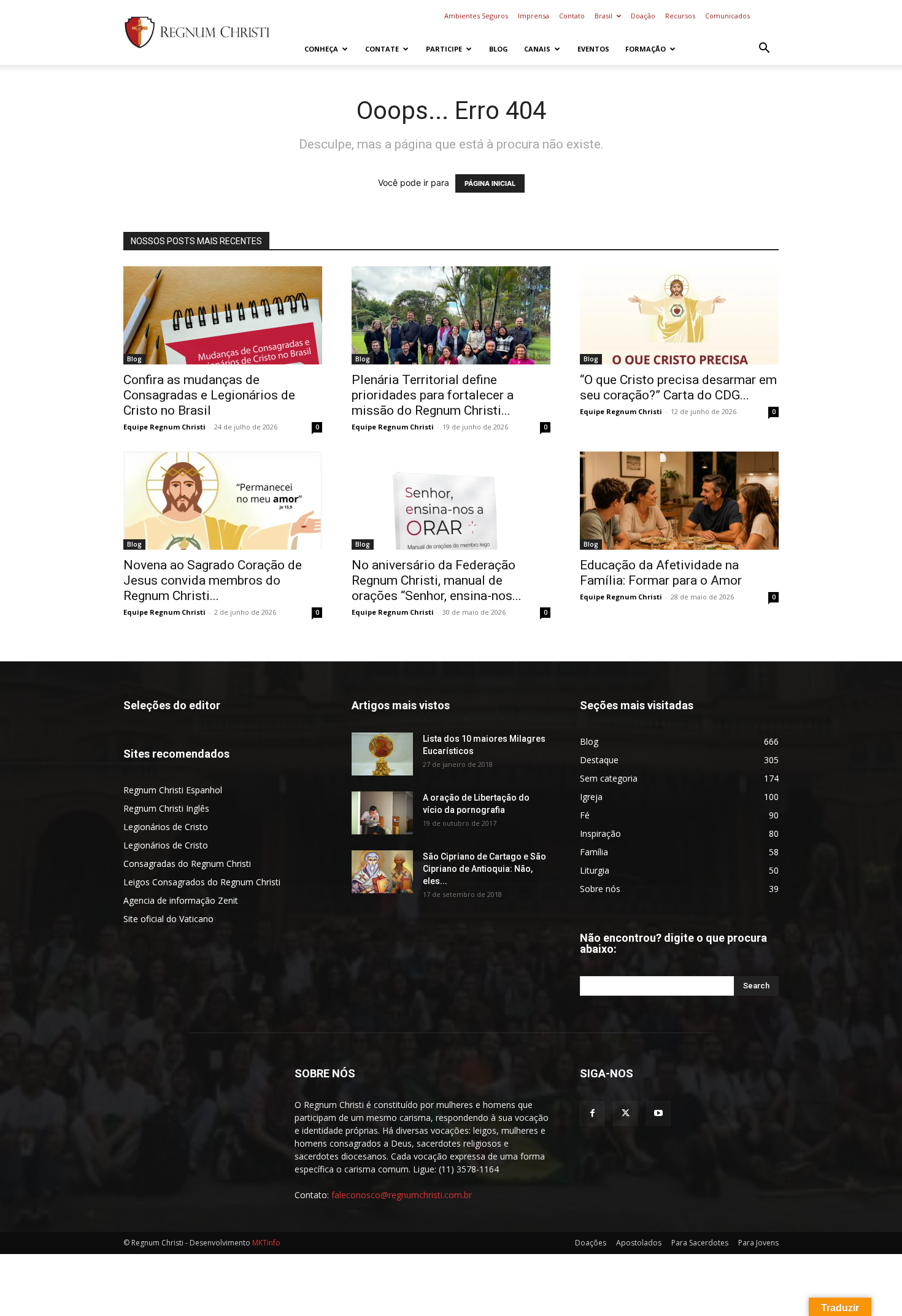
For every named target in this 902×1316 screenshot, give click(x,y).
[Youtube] (658, 1113)
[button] (764, 49)
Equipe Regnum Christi (164, 426)
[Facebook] (592, 1113)
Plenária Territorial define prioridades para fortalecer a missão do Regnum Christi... (433, 395)
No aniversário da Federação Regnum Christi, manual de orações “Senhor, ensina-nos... (437, 580)
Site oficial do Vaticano (168, 919)
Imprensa (533, 15)
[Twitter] (625, 1113)
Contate (382, 48)
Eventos (593, 48)
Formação (645, 48)
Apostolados (638, 1242)
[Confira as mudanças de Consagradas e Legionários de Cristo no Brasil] (222, 315)
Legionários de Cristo (165, 827)
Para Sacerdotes (699, 1242)
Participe (444, 48)
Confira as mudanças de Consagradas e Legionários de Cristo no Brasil (209, 395)
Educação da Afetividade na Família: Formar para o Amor (661, 573)
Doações (590, 1242)
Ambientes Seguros (476, 15)
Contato (572, 15)
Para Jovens (758, 1242)
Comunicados (727, 15)
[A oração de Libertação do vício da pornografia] (382, 812)
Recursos (680, 15)
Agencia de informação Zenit (180, 900)
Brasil (603, 15)
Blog (498, 48)
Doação (643, 15)
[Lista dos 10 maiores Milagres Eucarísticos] (382, 754)
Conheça (321, 48)
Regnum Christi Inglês (166, 808)
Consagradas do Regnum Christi (187, 863)
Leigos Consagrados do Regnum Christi (201, 882)
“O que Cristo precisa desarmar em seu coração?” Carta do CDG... (678, 387)
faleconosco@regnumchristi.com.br (401, 1195)
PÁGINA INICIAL (489, 183)
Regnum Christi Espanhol (172, 790)
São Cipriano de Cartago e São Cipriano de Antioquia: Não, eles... (484, 869)
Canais (537, 48)
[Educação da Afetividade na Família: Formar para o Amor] (679, 501)
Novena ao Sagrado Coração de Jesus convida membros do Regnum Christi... (212, 580)
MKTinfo (266, 1242)
